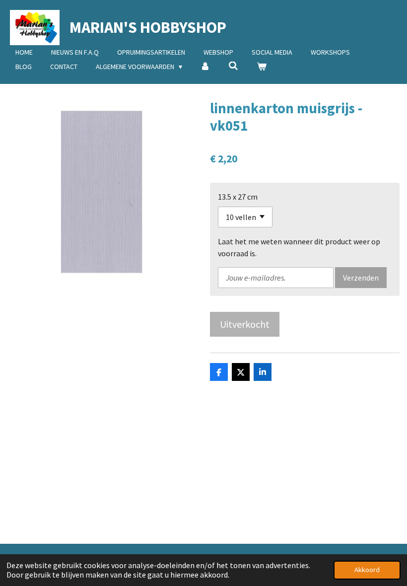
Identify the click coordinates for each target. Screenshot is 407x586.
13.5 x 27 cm (238, 197)
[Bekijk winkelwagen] (261, 67)
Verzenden (361, 278)
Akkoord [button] (367, 569)
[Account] (205, 67)
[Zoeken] (233, 66)
